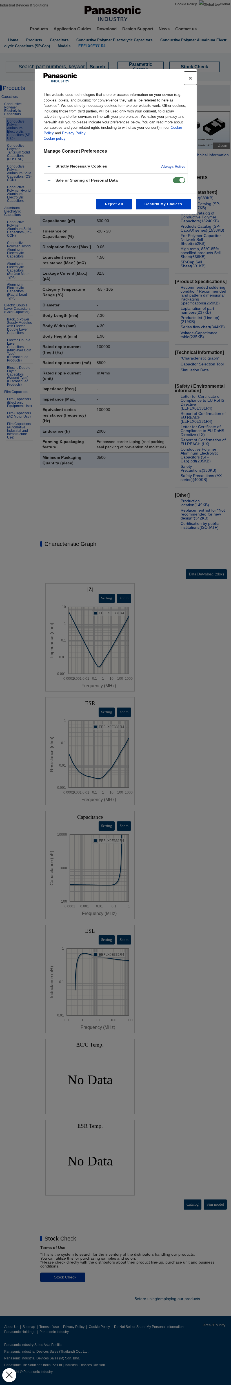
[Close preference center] (190, 78)
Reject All (114, 204)
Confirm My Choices (163, 204)
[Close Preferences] (9, 1375)
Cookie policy (55, 138)
